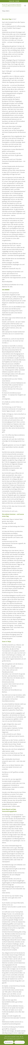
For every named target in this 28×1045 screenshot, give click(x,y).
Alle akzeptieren (9, 1042)
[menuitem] (25, 5)
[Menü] (25, 5)
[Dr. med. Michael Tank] (11, 5)
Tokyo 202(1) (5, 11)
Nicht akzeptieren (19, 1042)
